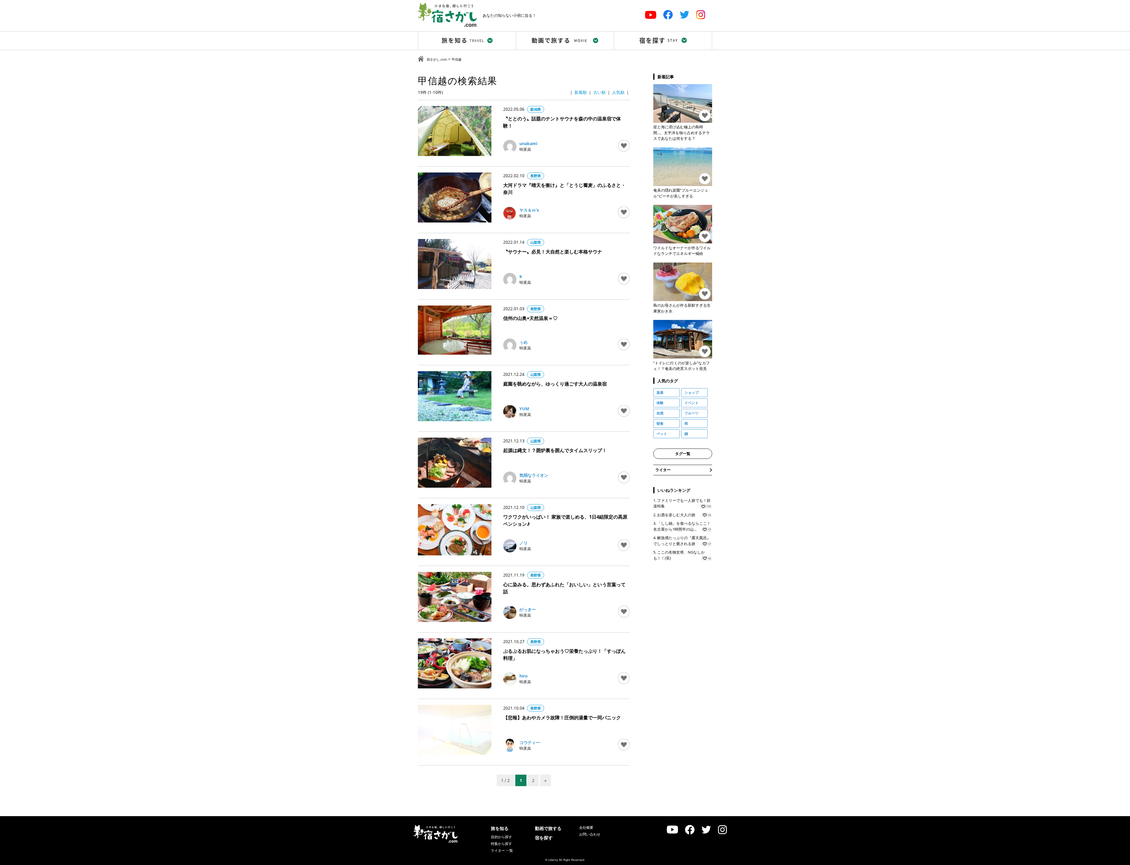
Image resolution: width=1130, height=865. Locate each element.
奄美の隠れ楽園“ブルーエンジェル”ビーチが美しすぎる (680, 193)
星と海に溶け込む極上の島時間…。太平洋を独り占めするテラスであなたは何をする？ (681, 132)
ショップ (691, 392)
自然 (660, 413)
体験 (660, 402)
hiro (523, 676)
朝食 (660, 423)
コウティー (529, 742)
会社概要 (586, 827)
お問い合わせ (589, 834)
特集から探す (501, 843)
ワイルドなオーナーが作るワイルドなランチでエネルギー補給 (682, 250)
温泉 (660, 392)
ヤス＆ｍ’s (529, 210)
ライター (663, 469)
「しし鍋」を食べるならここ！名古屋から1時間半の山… (682, 526)
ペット (662, 433)
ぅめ (523, 342)
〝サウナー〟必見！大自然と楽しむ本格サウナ (552, 251)
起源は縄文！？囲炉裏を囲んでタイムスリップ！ (555, 450)
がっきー (527, 609)
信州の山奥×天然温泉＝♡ (530, 318)
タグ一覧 (682, 453)
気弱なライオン (533, 475)
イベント (691, 402)
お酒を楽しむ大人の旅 (676, 514)
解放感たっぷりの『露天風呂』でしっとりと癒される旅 (682, 540)
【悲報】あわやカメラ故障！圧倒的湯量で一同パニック (562, 717)
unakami (528, 143)
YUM (524, 408)
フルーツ (691, 413)
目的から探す (501, 836)
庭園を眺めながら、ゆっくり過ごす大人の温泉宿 (555, 384)
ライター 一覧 (502, 850)
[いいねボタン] (623, 145)
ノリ (523, 543)
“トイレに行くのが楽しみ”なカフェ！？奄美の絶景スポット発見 (681, 365)
